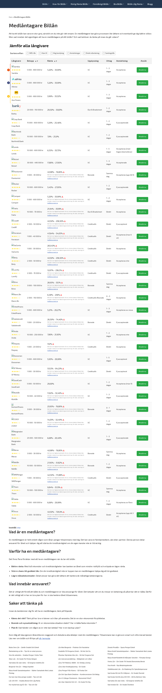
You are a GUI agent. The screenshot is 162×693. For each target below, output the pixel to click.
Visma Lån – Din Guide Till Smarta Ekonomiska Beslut (126, 661)
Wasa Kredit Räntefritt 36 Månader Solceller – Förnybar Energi (129, 658)
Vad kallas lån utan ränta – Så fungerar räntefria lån (26, 663)
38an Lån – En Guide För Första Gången (23, 659)
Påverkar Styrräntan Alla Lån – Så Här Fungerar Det (76, 655)
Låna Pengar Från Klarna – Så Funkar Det (72, 670)
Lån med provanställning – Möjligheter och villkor (75, 659)
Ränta (50, 61)
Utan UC (44, 53)
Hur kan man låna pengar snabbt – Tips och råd (25, 677)
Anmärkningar (75, 53)
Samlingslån (110, 53)
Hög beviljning (58, 53)
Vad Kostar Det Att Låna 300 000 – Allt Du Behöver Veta (127, 677)
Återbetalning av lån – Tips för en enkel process (25, 651)
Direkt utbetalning (92, 53)
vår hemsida (44, 638)
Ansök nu (142, 70)
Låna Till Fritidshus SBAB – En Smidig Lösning (74, 663)
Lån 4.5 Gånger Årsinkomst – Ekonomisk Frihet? (74, 678)
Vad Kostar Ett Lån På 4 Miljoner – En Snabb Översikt (126, 673)
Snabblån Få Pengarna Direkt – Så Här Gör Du (74, 651)
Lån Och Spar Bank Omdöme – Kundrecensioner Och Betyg (78, 674)
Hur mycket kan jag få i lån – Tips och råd (23, 685)
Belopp (30, 61)
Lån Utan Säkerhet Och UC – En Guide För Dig (74, 682)
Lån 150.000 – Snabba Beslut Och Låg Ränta (24, 681)
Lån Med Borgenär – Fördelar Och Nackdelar (73, 647)
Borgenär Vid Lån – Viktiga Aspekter (21, 667)
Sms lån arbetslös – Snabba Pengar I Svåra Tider (26, 655)
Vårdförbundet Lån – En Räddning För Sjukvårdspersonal (127, 669)
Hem (10, 17)
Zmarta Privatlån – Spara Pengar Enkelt (121, 647)
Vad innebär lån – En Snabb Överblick (121, 685)
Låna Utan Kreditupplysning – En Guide (72, 667)
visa (18, 527)
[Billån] (16, 4)
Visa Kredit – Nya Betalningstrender (120, 665)
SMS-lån (32, 53)
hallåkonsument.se (52, 178)
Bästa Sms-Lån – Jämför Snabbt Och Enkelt (24, 647)
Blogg (150, 4)
